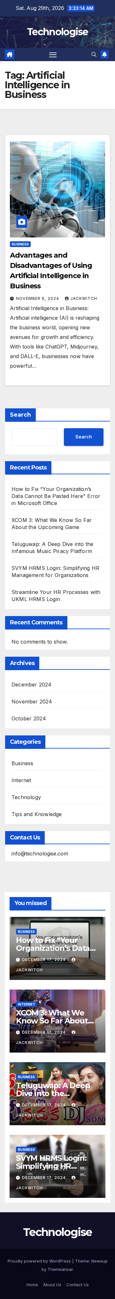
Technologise (57, 32)
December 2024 (32, 684)
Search (20, 414)
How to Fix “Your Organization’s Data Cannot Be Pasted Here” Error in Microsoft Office (56, 496)
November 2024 (32, 701)
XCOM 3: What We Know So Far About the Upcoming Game (55, 1020)
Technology (26, 797)
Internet (21, 780)
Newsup (99, 1260)
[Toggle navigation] (53, 54)
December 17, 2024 (44, 959)
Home (32, 1284)
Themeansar (60, 1269)
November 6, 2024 (38, 298)
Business (20, 244)
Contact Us (77, 1284)
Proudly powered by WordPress (40, 1260)
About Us (52, 1284)
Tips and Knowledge (37, 814)
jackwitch (83, 298)
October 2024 (29, 718)
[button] (93, 54)
